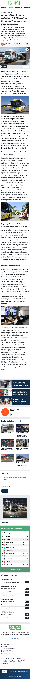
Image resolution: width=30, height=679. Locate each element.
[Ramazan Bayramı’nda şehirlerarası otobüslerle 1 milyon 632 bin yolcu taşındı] (22, 427)
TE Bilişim (13, 411)
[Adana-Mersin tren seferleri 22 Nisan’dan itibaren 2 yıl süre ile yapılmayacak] (15, 56)
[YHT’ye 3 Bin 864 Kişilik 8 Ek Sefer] (22, 443)
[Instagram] (18, 639)
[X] (15, 639)
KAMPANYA (18, 8)
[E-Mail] (11, 414)
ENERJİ (19, 662)
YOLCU (10, 12)
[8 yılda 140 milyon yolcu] (7, 427)
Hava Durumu (6, 644)
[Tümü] (28, 522)
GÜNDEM (4, 8)
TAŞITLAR (5, 662)
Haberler (3, 12)
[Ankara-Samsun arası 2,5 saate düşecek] (7, 457)
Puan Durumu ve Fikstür (9, 648)
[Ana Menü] (2, 3)
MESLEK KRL (6, 663)
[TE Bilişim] (5, 412)
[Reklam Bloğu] (15, 508)
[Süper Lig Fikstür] (28, 575)
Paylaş (4, 66)
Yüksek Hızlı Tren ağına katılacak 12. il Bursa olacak (7, 450)
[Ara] (27, 3)
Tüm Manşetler (7, 650)
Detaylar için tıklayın (15, 569)
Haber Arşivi (6, 653)
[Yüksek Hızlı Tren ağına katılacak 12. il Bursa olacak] (7, 443)
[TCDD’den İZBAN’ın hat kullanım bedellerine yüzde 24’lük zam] (22, 457)
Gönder (4, 491)
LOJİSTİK (23, 660)
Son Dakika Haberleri (8, 652)
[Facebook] (12, 639)
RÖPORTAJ (5, 660)
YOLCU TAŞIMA (15, 660)
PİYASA (11, 8)
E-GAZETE (12, 662)
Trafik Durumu (6, 646)
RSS (5, 671)
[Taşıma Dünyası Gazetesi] (14, 3)
